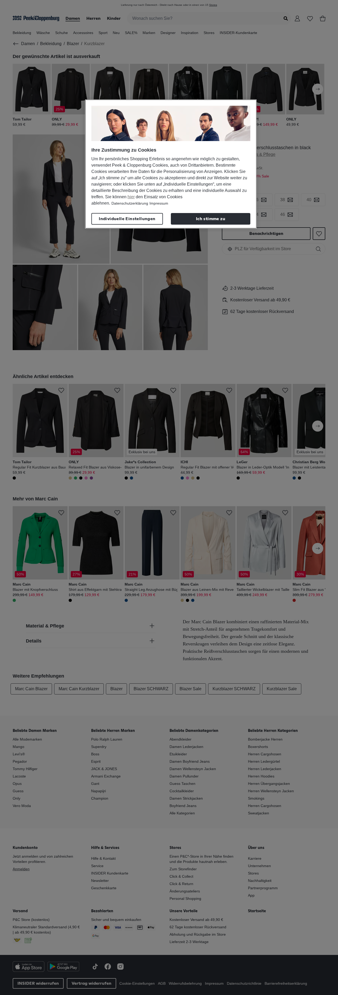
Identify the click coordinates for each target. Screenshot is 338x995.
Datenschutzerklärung (129, 203)
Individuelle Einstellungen (127, 219)
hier (131, 197)
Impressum (158, 203)
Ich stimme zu (210, 219)
